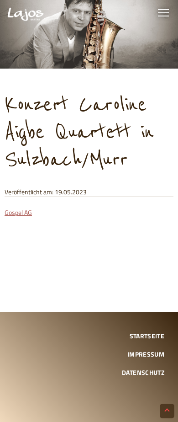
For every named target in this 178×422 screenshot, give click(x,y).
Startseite (147, 336)
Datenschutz (143, 372)
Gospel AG (18, 212)
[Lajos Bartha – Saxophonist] (25, 15)
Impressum (145, 354)
